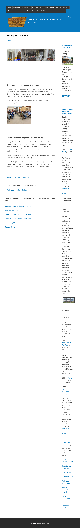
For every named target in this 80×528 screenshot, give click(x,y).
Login (70, 17)
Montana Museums (12, 210)
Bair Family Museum (12, 223)
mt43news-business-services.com (66, 190)
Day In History (36, 7)
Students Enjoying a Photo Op (18, 177)
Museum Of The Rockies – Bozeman (18, 219)
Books (65, 7)
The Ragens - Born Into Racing (66, 391)
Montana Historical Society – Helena (18, 206)
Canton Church (10, 227)
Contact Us (30, 11)
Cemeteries (21, 11)
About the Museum (42, 11)
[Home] (17, 22)
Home (8, 7)
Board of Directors (57, 11)
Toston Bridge (67, 472)
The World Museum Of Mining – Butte (18, 214)
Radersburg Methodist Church (66, 489)
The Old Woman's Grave (65, 505)
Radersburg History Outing (17, 190)
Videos (45, 7)
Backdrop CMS (44, 523)
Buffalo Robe (10, 11)
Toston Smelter (67, 477)
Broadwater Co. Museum (21, 7)
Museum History (55, 7)
